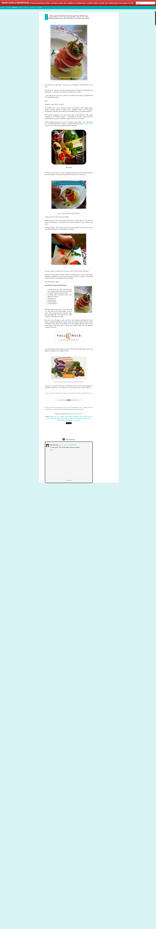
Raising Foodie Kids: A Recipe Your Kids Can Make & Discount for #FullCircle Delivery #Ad (69, 17)
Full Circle (58, 387)
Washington (69, 420)
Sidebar (26, 7)
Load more (69, 480)
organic (67, 418)
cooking (71, 416)
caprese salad (64, 416)
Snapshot (32, 7)
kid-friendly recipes (55, 418)
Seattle (85, 418)
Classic (3, 7)
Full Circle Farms (87, 124)
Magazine (15, 7)
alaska (51, 416)
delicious (76, 416)
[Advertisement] (103, 42)
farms (81, 416)
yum (74, 420)
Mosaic (21, 7)
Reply (51, 449)
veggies (63, 420)
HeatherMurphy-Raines (76, 414)
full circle (89, 416)
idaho (47, 418)
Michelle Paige (54, 445)
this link (68, 387)
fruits (85, 416)
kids (63, 418)
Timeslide (39, 7)
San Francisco (78, 418)
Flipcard (8, 7)
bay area (56, 416)
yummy (78, 420)
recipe (71, 418)
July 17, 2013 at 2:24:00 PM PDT (67, 445)
